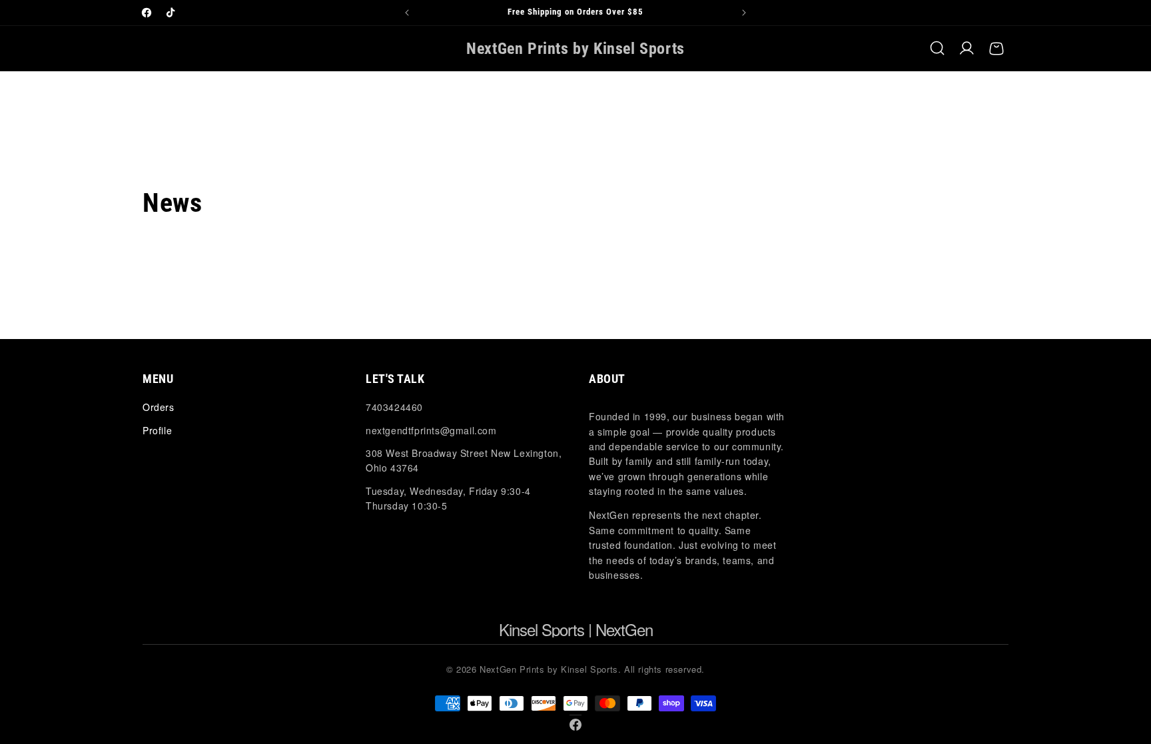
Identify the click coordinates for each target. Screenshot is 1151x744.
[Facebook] (575, 725)
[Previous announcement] (407, 12)
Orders (159, 407)
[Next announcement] (744, 12)
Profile (157, 430)
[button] (938, 48)
